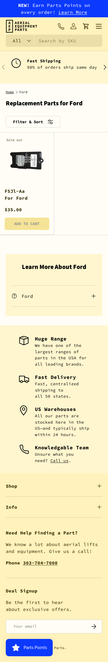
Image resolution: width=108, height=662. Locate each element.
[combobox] (54, 41)
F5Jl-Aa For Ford (16, 194)
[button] (86, 26)
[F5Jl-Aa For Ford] (27, 159)
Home (10, 92)
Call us (59, 460)
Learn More (72, 12)
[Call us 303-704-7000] (60, 26)
